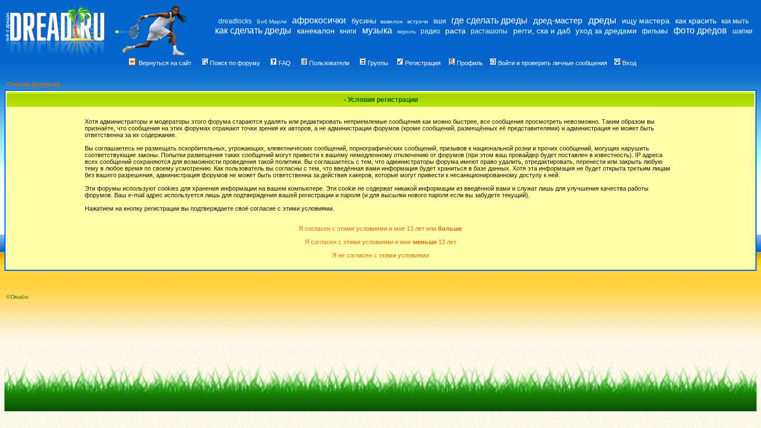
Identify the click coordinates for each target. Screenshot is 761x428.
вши (439, 21)
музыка (377, 30)
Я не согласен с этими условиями (380, 255)
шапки (743, 31)
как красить (695, 20)
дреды (602, 20)
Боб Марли (272, 21)
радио (430, 31)
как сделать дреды (253, 30)
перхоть (406, 32)
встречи (417, 21)
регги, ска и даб (541, 30)
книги (348, 31)
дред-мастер (557, 20)
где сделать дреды (489, 20)
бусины (364, 21)
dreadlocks (235, 21)
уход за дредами (606, 30)
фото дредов (700, 30)
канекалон (316, 30)
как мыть (735, 21)
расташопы (489, 31)
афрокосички (319, 20)
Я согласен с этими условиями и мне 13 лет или (380, 228)
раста (455, 30)
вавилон (391, 21)
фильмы (655, 31)
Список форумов (33, 84)
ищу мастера (646, 20)
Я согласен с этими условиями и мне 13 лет (380, 242)
